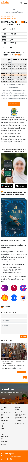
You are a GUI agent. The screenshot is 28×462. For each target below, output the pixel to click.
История (17, 409)
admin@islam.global (16, 456)
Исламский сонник (20, 423)
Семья (2, 434)
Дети (2, 438)
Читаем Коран (7, 389)
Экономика (18, 420)
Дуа (2, 426)
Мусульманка (4, 436)
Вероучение (4, 407)
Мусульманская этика (20, 414)
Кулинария (3, 444)
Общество (17, 407)
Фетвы (2, 428)
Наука (16, 418)
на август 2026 (8, 18)
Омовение (3, 415)
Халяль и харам (5, 417)
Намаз (2, 418)
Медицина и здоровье (20, 417)
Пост (2, 425)
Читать (4, 399)
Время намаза (4, 420)
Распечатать (14, 104)
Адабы (2, 423)
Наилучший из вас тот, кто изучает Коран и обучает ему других (14, 393)
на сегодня (7, 16)
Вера (2, 409)
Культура (17, 412)
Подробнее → (21, 372)
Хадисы (3, 422)
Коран (2, 411)
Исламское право (19, 411)
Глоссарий (3, 429)
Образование (18, 415)
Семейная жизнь (5, 439)
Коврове (20, 22)
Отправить (23, 336)
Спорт (16, 422)
